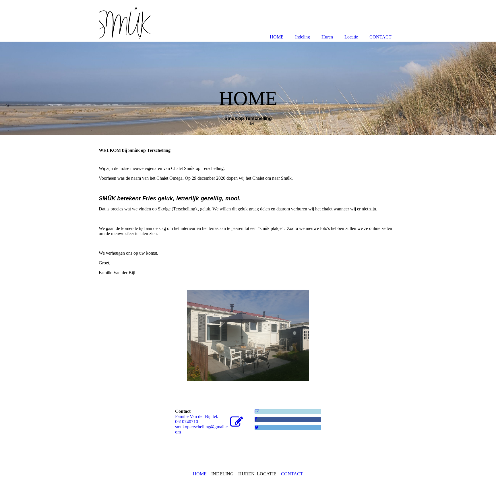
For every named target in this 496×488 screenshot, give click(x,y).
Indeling (302, 36)
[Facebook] (256, 419)
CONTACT (292, 473)
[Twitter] (257, 427)
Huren (327, 36)
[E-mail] (257, 411)
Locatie (351, 36)
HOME (200, 473)
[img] (248, 88)
